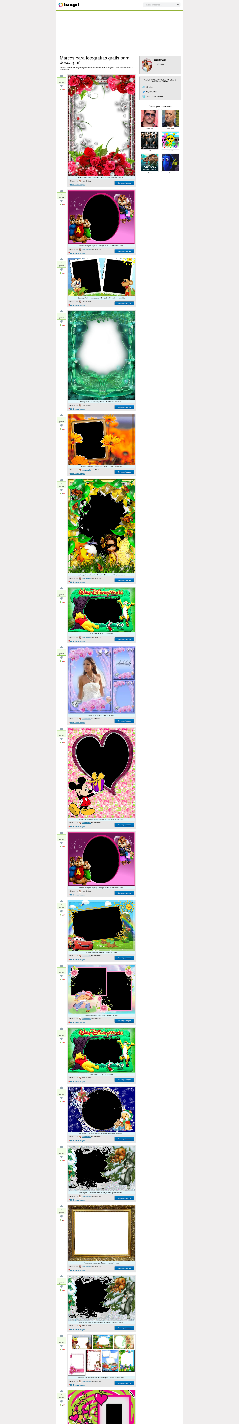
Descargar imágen (124, 183)
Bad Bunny (150, 129)
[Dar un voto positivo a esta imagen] (61, 76)
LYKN (149, 151)
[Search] (178, 5)
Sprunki (170, 151)
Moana (150, 173)
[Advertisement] (119, 32)
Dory (170, 173)
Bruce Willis (170, 129)
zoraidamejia (86, 249)
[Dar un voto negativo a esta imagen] (61, 86)
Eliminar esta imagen (77, 185)
